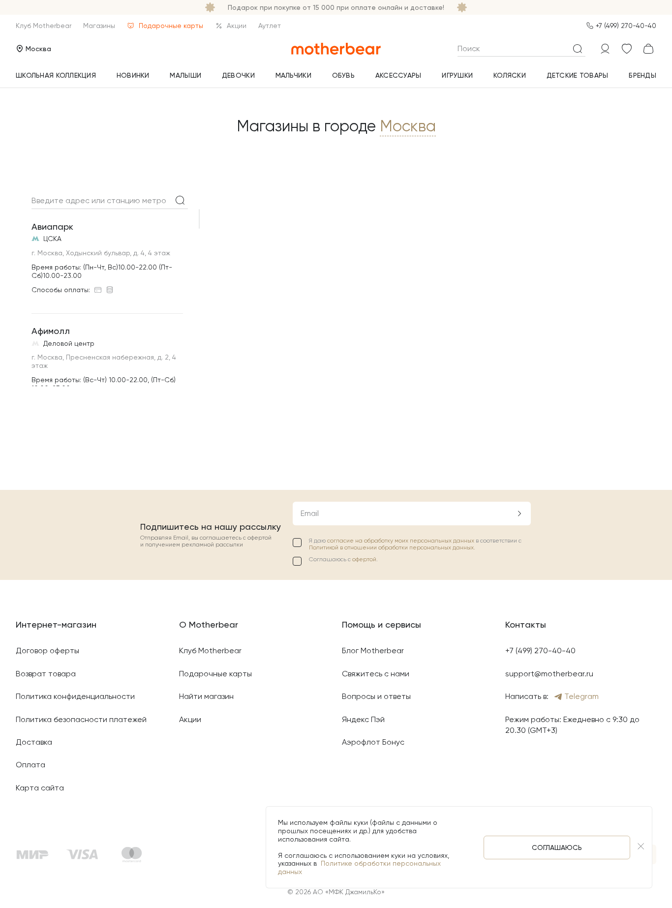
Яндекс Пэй (363, 719)
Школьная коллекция (56, 75)
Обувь (343, 75)
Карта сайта (40, 787)
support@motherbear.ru (549, 673)
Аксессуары (398, 75)
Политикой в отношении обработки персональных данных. (392, 547)
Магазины (99, 26)
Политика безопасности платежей (81, 719)
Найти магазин (206, 696)
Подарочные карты (171, 26)
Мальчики (293, 75)
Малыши (185, 75)
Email (310, 513)
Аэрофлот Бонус (373, 742)
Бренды (642, 75)
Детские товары (578, 75)
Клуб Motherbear (43, 26)
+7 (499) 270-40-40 (626, 26)
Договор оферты (47, 650)
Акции (236, 26)
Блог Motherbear (373, 650)
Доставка (34, 742)
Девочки (238, 75)
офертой (364, 559)
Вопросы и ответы (376, 696)
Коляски (509, 75)
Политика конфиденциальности (75, 696)
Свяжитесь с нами (375, 673)
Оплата (30, 764)
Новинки (133, 75)
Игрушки (457, 75)
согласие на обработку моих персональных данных (401, 540)
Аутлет (269, 26)
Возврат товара (46, 673)
